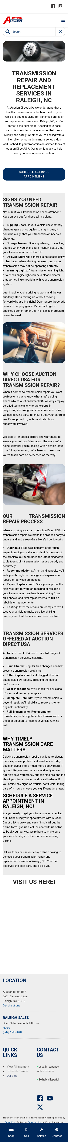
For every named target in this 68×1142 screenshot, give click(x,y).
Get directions (11, 1005)
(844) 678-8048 (12, 1032)
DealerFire (10, 1122)
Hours (6, 1027)
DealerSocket (34, 1122)
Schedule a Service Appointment (34, 174)
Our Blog (12, 1075)
